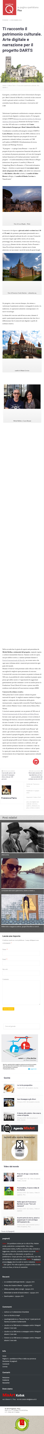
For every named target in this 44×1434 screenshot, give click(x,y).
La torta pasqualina (24, 1085)
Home (4, 85)
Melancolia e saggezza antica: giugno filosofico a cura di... (20, 926)
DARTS (28, 806)
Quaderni (30, 1088)
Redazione (5, 1377)
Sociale (24, 1180)
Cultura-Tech (11, 85)
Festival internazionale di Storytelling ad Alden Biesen (20, 714)
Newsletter (6, 1383)
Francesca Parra (8, 798)
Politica (19, 1180)
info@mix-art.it (31, 1399)
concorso (34, 804)
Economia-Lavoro (33, 1224)
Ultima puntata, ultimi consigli (14, 1289)
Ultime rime (5, 855)
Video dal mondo (11, 1166)
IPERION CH (35, 806)
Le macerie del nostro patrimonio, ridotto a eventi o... (18, 891)
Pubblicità (5, 1380)
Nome (4, 949)
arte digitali (32, 802)
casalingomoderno (10, 1319)
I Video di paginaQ (34, 1178)
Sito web (5, 969)
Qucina (7, 1078)
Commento (5, 979)
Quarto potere (9, 1296)
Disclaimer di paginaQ (9, 1361)
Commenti (5, 1364)
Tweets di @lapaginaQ (7, 1231)
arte (27, 802)
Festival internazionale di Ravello (13, 660)
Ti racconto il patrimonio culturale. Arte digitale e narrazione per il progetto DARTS (22, 39)
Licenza (4, 1366)
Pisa (24, 1194)
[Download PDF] (36, 764)
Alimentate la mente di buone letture (16, 1292)
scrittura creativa (35, 808)
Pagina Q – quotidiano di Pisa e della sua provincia (19, 1358)
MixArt (9, 1262)
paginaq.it (37, 1259)
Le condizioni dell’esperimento (14, 1282)
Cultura (31, 1192)
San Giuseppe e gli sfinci (26, 1099)
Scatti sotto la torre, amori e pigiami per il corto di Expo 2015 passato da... (28, 1220)
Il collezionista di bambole (20, 1312)
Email (4, 959)
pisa (27, 808)
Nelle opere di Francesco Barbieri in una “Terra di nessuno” (26, 1204)
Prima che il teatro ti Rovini (13, 1285)
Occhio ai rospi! (15, 1315)
